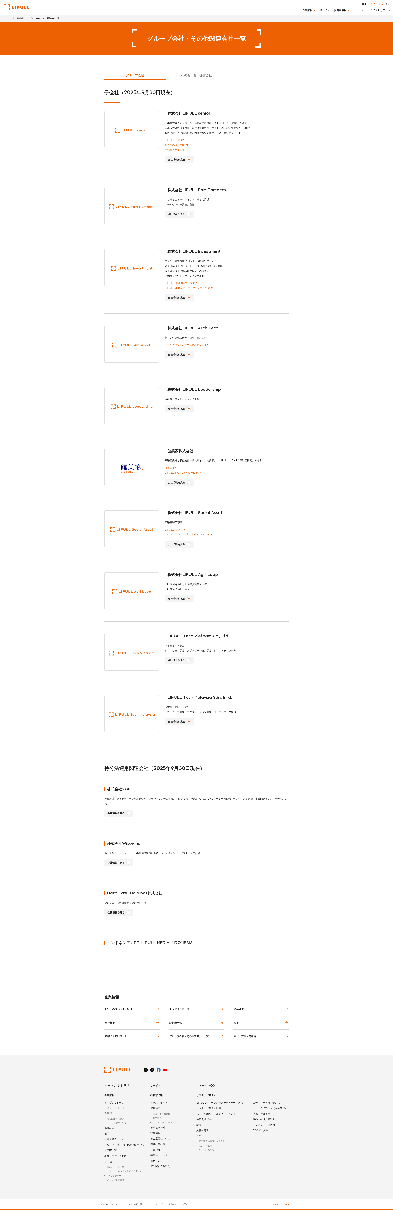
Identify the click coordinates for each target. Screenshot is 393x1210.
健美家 (168, 467)
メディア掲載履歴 (115, 1180)
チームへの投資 (206, 1150)
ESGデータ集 (260, 1130)
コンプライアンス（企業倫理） (270, 1108)
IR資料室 (155, 1108)
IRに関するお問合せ (161, 1166)
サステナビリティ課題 (208, 1108)
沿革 (236, 1022)
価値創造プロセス (206, 1119)
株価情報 (155, 1133)
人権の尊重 (202, 1130)
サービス (324, 10)
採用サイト (367, 4)
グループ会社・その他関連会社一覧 (189, 1036)
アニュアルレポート (162, 1122)
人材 (198, 1135)
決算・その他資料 (161, 1113)
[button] (308, 11)
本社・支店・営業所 (245, 1036)
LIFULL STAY (173, 529)
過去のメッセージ (115, 1108)
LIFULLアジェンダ (116, 1123)
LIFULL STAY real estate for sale (187, 534)
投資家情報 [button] (340, 10)
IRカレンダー (157, 1160)
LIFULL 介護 (172, 140)
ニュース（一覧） (206, 1085)
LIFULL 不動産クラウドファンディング (187, 287)
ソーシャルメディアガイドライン (125, 1171)
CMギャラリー (114, 1175)
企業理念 (239, 1008)
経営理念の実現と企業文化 (212, 1141)
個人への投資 (205, 1145)
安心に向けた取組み (264, 1119)
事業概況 (155, 1149)
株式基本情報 (157, 1127)
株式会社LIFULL (16, 7)
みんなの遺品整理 (175, 144)
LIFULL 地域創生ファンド (180, 283)
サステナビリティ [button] (378, 10)
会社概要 (110, 1022)
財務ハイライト (159, 1102)
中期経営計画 (157, 1144)
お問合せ (186, 1204)
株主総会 (157, 1118)
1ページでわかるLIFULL (119, 1008)
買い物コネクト (173, 149)
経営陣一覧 (175, 1022)
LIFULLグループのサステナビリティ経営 (219, 1102)
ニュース (358, 10)
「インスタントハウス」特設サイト (184, 344)
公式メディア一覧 (115, 1166)
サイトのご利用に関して (135, 1204)
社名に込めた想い (115, 1118)
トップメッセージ (179, 1008)
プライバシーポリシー (110, 1204)
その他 (108, 1161)
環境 (198, 1124)
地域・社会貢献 (261, 1113)
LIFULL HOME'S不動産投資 (181, 472)
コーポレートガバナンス (266, 1102)
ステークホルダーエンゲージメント (216, 1113)
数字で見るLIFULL (116, 1036)
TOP (8, 18)
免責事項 (172, 1204)
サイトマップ (157, 1204)
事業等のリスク (159, 1155)
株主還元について (160, 1138)
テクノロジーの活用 (264, 1124)
